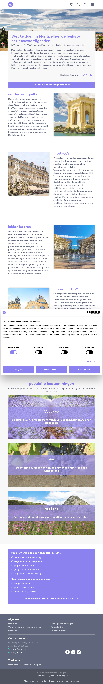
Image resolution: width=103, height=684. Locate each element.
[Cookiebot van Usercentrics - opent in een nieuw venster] (89, 312)
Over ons (12, 623)
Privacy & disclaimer (59, 681)
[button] (79, 4)
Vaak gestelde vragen (62, 623)
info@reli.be (16, 652)
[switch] (38, 352)
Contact (12, 630)
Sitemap (75, 681)
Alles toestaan (84, 369)
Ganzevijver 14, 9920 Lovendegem (51, 676)
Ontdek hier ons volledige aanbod (51, 84)
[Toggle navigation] (92, 4)
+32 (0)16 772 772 (20, 649)
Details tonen (89, 361)
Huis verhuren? (59, 630)
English (37, 664)
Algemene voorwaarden (35, 681)
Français (27, 664)
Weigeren (19, 369)
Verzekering (57, 627)
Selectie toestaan (51, 369)
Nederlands (14, 664)
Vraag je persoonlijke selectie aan (25, 627)
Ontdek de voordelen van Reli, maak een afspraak (50, 598)
